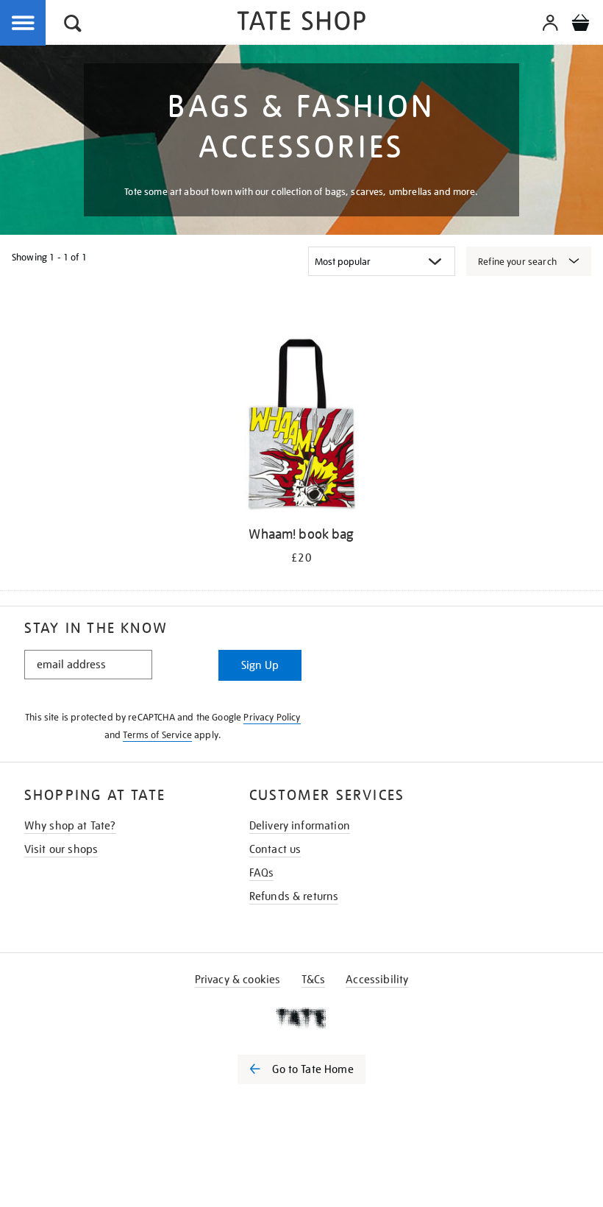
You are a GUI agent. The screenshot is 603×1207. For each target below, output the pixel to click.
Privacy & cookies (238, 979)
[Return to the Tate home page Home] (301, 23)
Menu (23, 23)
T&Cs (314, 979)
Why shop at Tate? (70, 825)
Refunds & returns (294, 896)
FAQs (261, 873)
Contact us (275, 849)
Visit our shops (61, 849)
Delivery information (299, 825)
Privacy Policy (271, 717)
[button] (72, 25)
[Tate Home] (301, 1018)
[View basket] (580, 25)
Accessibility (377, 979)
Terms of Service (157, 735)
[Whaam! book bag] (301, 426)
